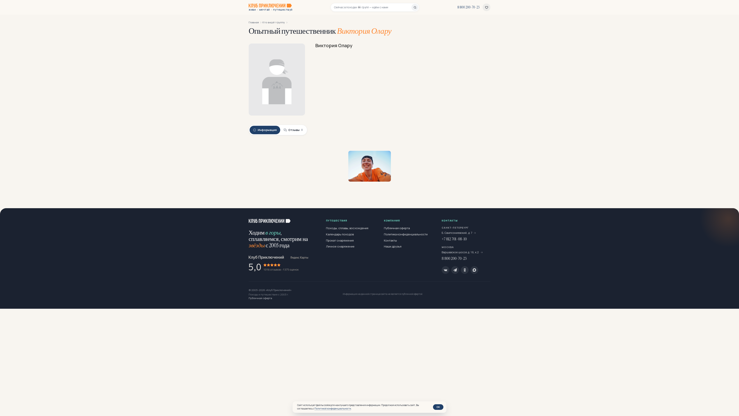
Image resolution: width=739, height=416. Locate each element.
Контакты (390, 240)
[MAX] (474, 270)
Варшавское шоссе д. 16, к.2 (460, 252)
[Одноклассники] (465, 270)
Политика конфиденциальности (406, 234)
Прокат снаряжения (340, 240)
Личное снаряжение (340, 246)
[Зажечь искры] (730, 217)
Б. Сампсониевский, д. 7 (457, 233)
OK (438, 407)
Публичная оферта (397, 228)
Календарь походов (340, 234)
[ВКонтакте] (445, 270)
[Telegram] (455, 270)
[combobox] (372, 7)
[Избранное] (486, 7)
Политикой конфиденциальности (332, 408)
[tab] (265, 130)
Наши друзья (392, 246)
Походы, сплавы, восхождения (347, 228)
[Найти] (414, 7)
